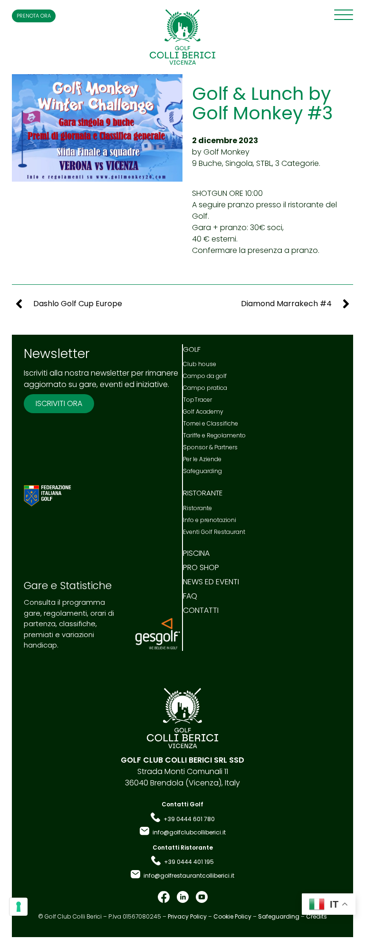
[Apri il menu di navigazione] (343, 14)
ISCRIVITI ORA (59, 403)
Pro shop (201, 567)
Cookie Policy (232, 916)
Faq (190, 596)
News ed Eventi (211, 582)
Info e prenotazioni (209, 520)
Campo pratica (205, 388)
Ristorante (197, 508)
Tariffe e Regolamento (214, 435)
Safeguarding (202, 471)
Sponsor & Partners (210, 447)
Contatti (201, 610)
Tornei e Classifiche (210, 423)
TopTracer (197, 400)
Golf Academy (203, 411)
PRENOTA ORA (34, 15)
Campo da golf (205, 376)
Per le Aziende (202, 459)
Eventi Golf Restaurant (214, 532)
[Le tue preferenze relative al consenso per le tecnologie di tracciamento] (19, 907)
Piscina (196, 553)
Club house (199, 364)
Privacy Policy (187, 916)
